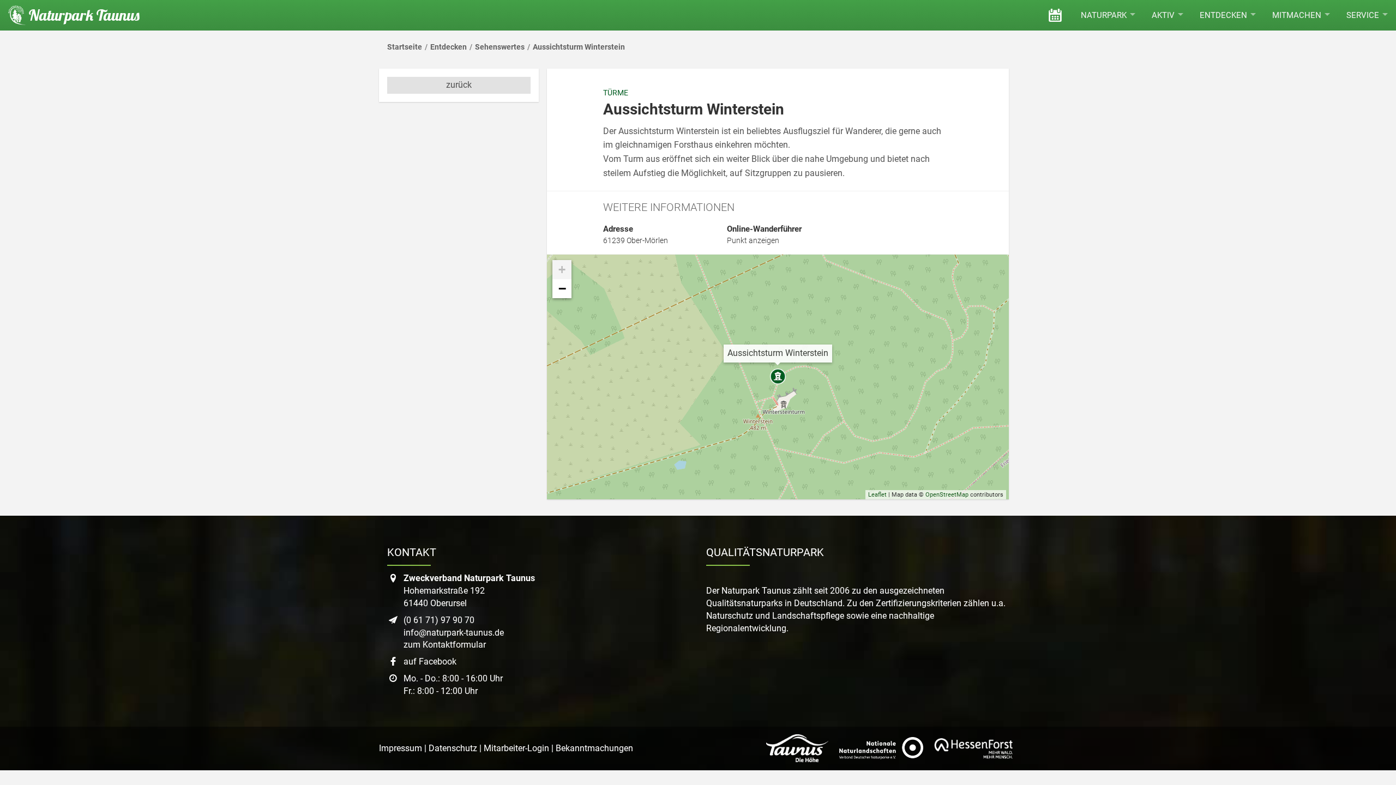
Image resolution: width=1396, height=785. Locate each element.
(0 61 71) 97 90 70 (439, 620)
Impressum (400, 748)
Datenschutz (453, 748)
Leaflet (877, 494)
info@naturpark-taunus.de (454, 632)
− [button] (562, 288)
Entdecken (1223, 15)
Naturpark (1104, 15)
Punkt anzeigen (753, 240)
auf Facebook (430, 661)
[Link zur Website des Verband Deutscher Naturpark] (881, 748)
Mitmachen (1296, 15)
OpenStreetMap (946, 494)
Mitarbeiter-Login (516, 748)
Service (1362, 15)
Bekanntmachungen (594, 748)
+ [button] (561, 269)
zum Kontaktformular (445, 644)
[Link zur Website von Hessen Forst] (973, 748)
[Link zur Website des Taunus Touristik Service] (797, 748)
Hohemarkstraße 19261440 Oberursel (469, 590)
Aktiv (1163, 15)
